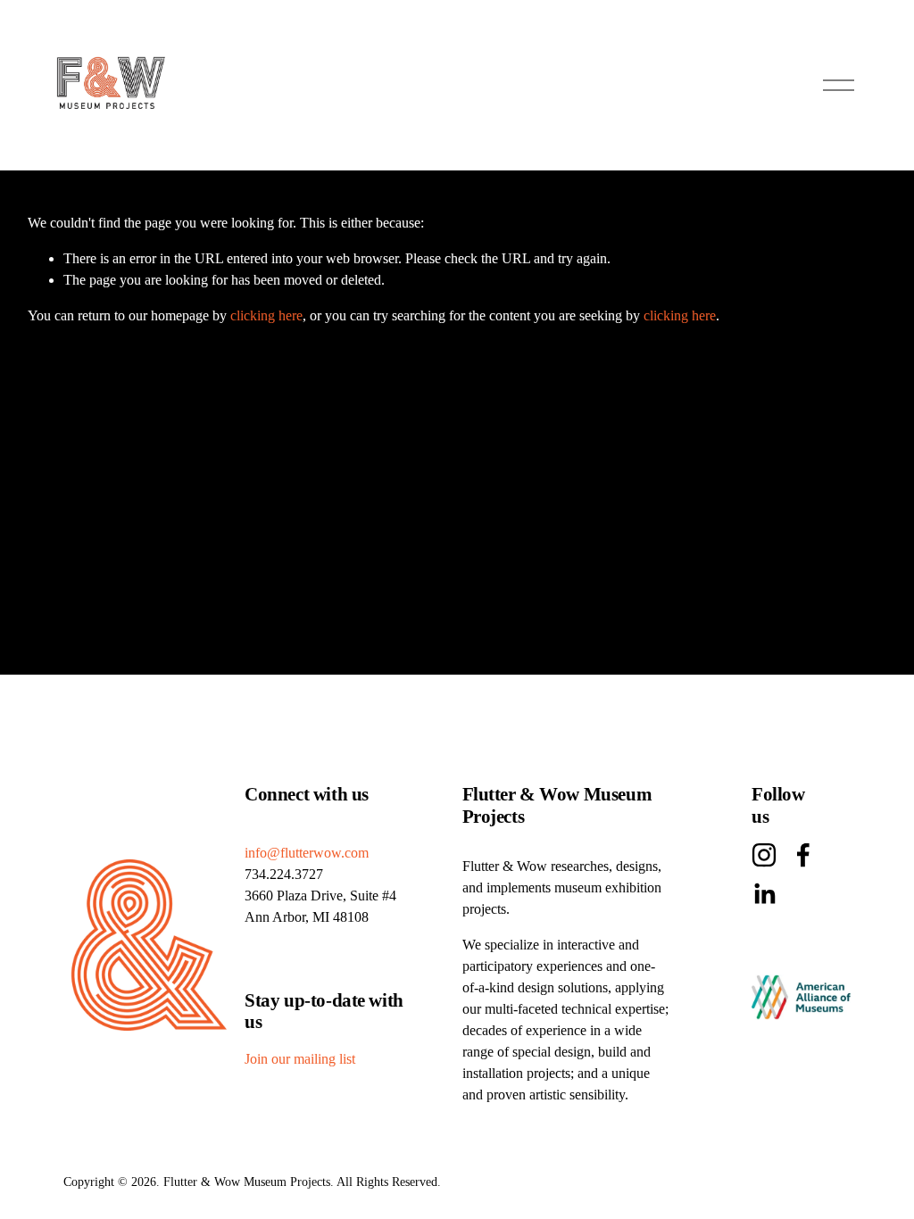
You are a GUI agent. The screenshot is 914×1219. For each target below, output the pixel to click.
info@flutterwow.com (307, 852)
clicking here (266, 315)
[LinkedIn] (764, 894)
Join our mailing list (300, 1058)
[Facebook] (803, 854)
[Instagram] (764, 854)
